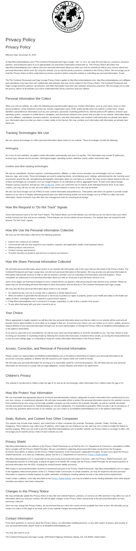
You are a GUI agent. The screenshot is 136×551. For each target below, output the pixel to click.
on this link (49, 185)
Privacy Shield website (98, 454)
